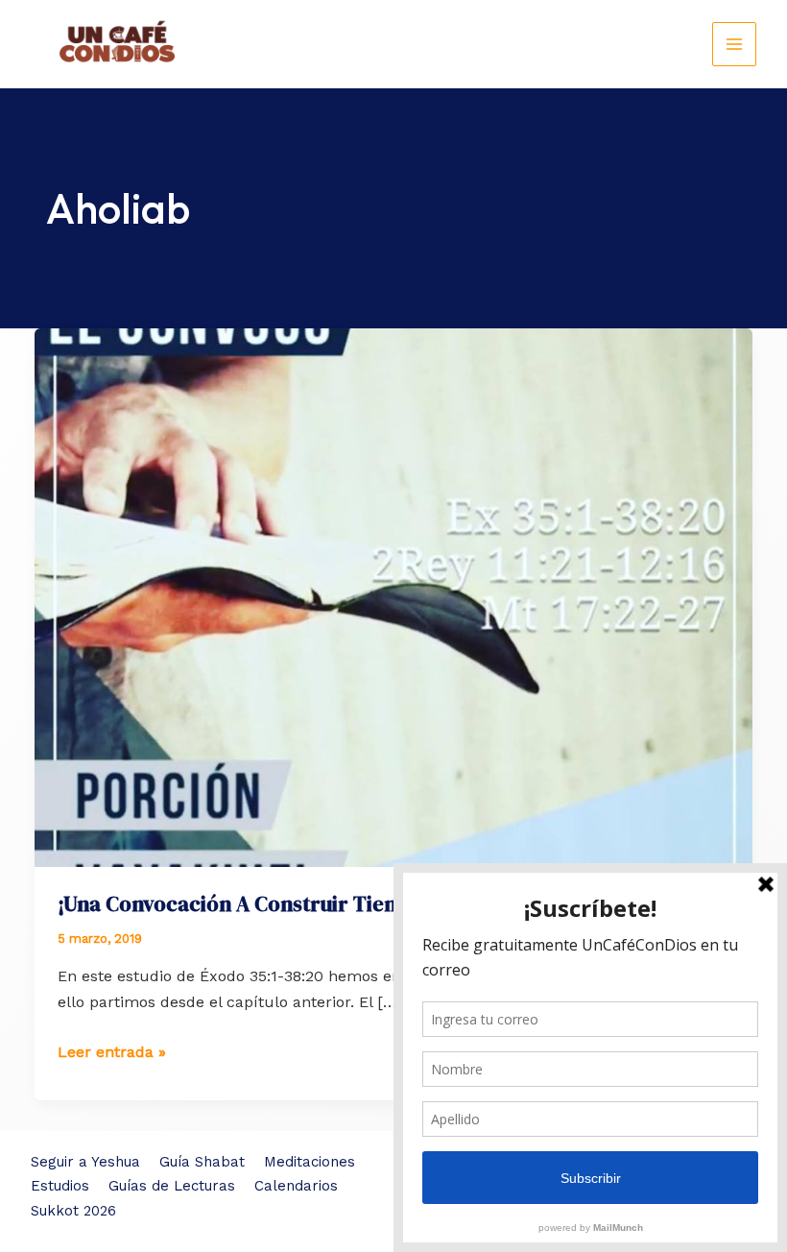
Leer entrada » (112, 1053)
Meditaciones (309, 1161)
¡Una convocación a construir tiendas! (247, 903)
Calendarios (296, 1185)
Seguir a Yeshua (85, 1161)
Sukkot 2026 (73, 1210)
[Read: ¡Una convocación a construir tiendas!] (393, 597)
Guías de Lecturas (171, 1185)
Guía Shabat (202, 1161)
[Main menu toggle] (734, 44)
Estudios (60, 1185)
